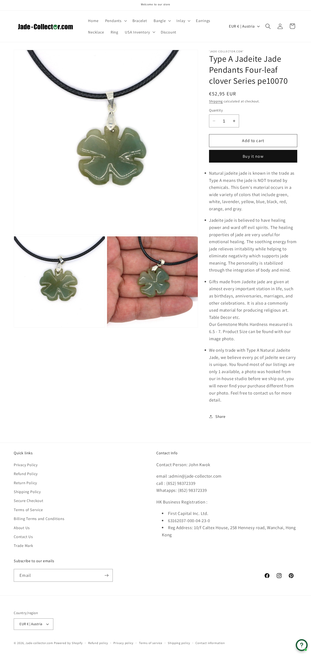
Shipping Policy (27, 491)
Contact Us (23, 536)
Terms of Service (28, 509)
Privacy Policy (26, 464)
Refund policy (98, 643)
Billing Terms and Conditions (39, 518)
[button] (115, 20)
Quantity (216, 110)
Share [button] (220, 416)
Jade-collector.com (39, 643)
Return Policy (25, 482)
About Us (22, 527)
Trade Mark (23, 545)
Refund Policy (26, 473)
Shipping (216, 101)
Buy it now (253, 156)
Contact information (210, 643)
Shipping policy (179, 643)
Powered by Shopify (68, 643)
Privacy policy (123, 643)
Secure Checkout (28, 500)
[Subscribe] (106, 575)
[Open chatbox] (302, 645)
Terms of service (150, 643)
